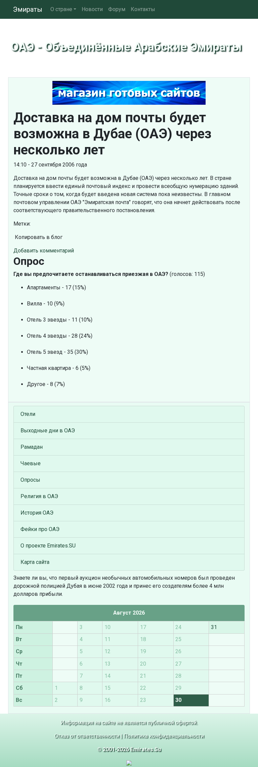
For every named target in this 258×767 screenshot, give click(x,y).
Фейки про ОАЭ (39, 529)
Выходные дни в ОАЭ (47, 430)
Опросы (30, 480)
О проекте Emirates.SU (48, 545)
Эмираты (27, 9)
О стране (61, 9)
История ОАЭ (36, 513)
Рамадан (31, 447)
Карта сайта (34, 562)
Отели (27, 414)
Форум (116, 9)
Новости (92, 9)
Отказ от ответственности (86, 736)
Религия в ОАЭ (39, 496)
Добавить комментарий (43, 250)
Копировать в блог (37, 237)
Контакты (143, 9)
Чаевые (30, 463)
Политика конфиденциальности (164, 736)
